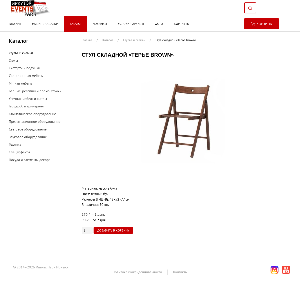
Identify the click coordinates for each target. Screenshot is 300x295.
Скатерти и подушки (24, 68)
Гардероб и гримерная (26, 106)
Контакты (182, 24)
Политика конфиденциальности (137, 272)
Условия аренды (131, 24)
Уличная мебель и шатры (28, 98)
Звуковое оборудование (28, 137)
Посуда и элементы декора (30, 159)
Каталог (75, 24)
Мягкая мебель (20, 83)
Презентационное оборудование (34, 121)
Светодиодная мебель (26, 75)
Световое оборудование (28, 129)
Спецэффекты (19, 152)
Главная (15, 24)
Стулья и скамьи (134, 40)
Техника (15, 144)
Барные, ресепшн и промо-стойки (35, 91)
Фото (159, 24)
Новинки (100, 24)
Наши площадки (45, 24)
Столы (13, 60)
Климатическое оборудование (32, 114)
